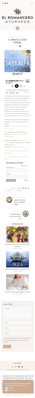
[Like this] (14, 190)
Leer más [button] (25, 385)
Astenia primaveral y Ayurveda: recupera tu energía (17, 292)
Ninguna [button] (7, 395)
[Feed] (12, 367)
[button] (6, 388)
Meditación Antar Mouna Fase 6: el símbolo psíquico (17, 269)
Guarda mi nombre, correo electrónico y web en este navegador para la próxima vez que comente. (16, 340)
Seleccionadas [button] (18, 395)
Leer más (17, 234)
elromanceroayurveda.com (17, 147)
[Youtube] (19, 367)
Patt (16, 46)
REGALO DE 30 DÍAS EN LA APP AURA (17, 370)
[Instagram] (15, 367)
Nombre (8, 174)
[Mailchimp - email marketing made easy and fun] (25, 180)
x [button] (32, 381)
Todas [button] (28, 395)
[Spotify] (22, 367)
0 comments (9, 190)
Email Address (10, 167)
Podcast (12, 37)
